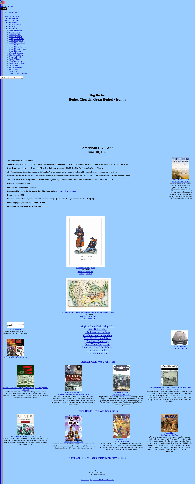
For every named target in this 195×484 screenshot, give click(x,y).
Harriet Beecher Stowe (17, 63)
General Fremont (15, 51)
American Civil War (12, 16)
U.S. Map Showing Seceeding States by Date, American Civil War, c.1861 (88, 312)
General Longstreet (16, 41)
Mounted (89, 274)
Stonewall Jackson (15, 37)
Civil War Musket (15, 329)
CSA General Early (16, 55)
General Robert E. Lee (17, 45)
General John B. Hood (17, 43)
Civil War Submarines (97, 332)
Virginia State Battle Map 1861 (97, 326)
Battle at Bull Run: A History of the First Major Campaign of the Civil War (25, 389)
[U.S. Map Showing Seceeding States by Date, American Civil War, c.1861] (88, 311)
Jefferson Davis (14, 33)
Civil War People (11, 29)
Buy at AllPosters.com (85, 272)
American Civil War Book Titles (97, 361)
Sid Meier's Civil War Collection (15, 357)
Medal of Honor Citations (18, 73)
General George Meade (17, 49)
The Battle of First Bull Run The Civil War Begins (121, 440)
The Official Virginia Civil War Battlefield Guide (121, 394)
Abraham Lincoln (15, 31)
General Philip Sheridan (17, 47)
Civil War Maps (10, 26)
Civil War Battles (11, 22)
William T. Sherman (16, 53)
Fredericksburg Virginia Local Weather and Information (97, 480)
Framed (81, 274)
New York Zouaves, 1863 (85, 268)
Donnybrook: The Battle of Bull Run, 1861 (25, 436)
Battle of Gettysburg (16, 24)
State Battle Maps (97, 329)
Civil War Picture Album (97, 338)
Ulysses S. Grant (15, 35)
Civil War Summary (98, 341)
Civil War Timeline (11, 18)
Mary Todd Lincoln (16, 61)
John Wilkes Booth (16, 67)
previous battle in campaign (65, 191)
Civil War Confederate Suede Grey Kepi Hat (180, 347)
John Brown (13, 69)
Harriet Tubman (14, 59)
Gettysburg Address (12, 20)
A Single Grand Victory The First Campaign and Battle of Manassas (73, 393)
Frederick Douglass (16, 57)
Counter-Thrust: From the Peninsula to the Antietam (181, 181)
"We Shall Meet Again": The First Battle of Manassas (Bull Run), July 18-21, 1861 (170, 388)
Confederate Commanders (97, 335)
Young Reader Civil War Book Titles (97, 410)
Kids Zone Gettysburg (97, 344)
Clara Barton (13, 65)
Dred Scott (13, 71)
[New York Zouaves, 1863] (85, 266)
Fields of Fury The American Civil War (169, 434)
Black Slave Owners (12, 12)
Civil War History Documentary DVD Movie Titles (97, 457)
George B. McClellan (16, 39)
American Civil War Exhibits (97, 347)
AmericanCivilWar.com (8, 6)
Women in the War (97, 353)
